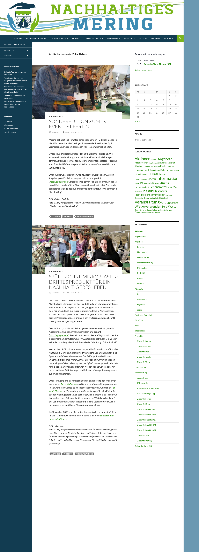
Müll (175, 187)
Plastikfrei (160, 191)
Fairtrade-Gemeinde (144, 315)
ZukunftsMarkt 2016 (146, 409)
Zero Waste (169, 206)
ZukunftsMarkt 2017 (146, 414)
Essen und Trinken (147, 170)
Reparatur (139, 198)
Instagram (155, 38)
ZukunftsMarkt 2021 (146, 425)
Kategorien (9, 50)
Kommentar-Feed (11, 129)
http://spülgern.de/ (59, 181)
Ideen (152, 179)
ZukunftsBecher (69, 384)
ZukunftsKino (143, 404)
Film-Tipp (139, 320)
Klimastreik (142, 383)
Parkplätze (138, 191)
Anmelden (8, 122)
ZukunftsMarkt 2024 (144, 446)
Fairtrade (174, 170)
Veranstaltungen (93, 38)
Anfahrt (154, 159)
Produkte (76, 38)
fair (138, 294)
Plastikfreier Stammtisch (149, 194)
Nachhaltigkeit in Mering (15, 45)
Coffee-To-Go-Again (151, 166)
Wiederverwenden (84, 216)
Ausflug (159, 163)
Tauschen (163, 198)
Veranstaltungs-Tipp (146, 393)
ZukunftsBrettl (144, 346)
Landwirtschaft (142, 187)
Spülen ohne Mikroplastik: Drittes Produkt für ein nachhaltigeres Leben (83, 282)
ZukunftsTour (152, 210)
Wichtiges (168, 38)
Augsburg (152, 163)
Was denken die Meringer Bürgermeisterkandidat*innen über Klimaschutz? (15, 80)
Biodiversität (169, 162)
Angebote (68, 216)
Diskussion (167, 166)
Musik (170, 187)
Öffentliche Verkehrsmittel (146, 212)
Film (153, 173)
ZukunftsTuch (56, 116)
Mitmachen (128, 38)
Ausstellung (142, 378)
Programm (168, 195)
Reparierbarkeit (151, 198)
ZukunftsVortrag (165, 210)
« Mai (137, 121)
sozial (139, 310)
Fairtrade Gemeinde (142, 174)
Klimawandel (146, 183)
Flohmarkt (161, 174)
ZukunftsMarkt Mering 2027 (157, 64)
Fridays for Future (141, 179)
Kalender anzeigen (143, 70)
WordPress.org (10, 132)
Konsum (157, 183)
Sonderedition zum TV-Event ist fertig (78, 123)
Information (112, 38)
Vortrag (165, 202)
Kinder (137, 183)
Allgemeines (140, 236)
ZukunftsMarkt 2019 (146, 419)
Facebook (143, 38)
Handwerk (142, 252)
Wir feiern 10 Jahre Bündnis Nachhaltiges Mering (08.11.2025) (15, 104)
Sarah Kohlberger (73, 132)
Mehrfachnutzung (145, 262)
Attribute (139, 289)
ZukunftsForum (144, 399)
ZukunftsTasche (144, 357)
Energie (140, 247)
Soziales (140, 283)
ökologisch (142, 299)
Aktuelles (18, 38)
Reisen (140, 278)
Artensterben (141, 162)
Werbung (174, 203)
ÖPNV (159, 212)
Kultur (165, 183)
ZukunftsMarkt (140, 210)
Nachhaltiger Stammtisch (37, 38)
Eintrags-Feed (9, 125)
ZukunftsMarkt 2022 (146, 430)
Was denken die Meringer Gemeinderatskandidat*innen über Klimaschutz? (15, 89)
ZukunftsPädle (143, 351)
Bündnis (138, 166)
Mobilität (141, 273)
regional (141, 304)
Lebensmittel (158, 187)
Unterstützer (140, 367)
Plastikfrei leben (59, 38)
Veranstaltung (147, 202)
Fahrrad (164, 170)
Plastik (148, 191)
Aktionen (55, 216)
